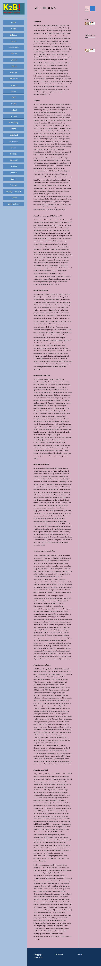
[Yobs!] (90, 24)
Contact (80, 954)
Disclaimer (59, 954)
